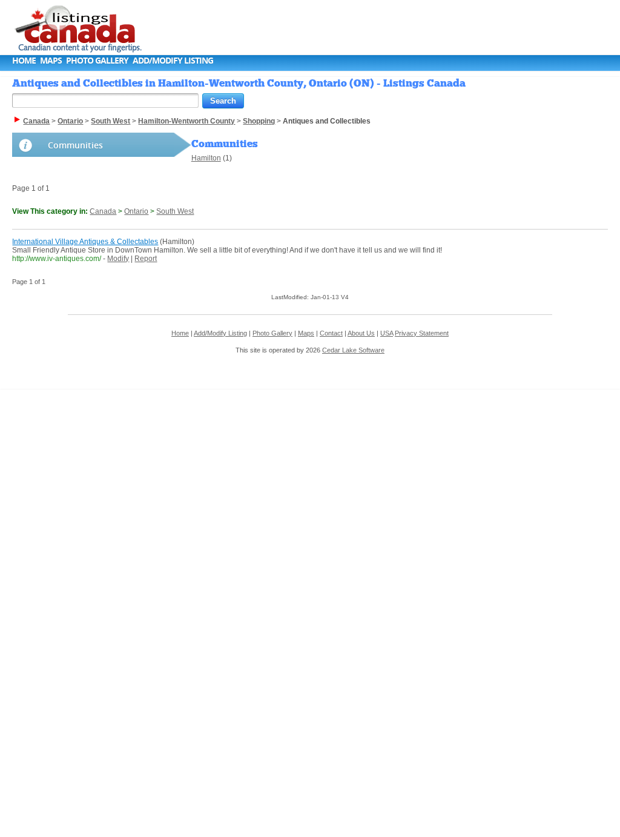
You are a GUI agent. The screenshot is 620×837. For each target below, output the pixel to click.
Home (24, 60)
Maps (51, 60)
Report (145, 258)
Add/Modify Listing (173, 60)
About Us (361, 333)
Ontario (136, 211)
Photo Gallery (97, 60)
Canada (103, 211)
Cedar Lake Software (353, 350)
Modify (118, 258)
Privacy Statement (422, 333)
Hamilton (206, 158)
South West (175, 211)
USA (386, 333)
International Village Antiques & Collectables (85, 241)
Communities (75, 145)
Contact (331, 333)
